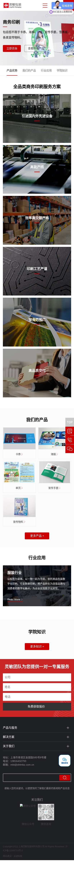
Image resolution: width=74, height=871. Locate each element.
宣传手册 (53, 488)
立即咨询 (11, 48)
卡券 (18, 454)
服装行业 (14, 573)
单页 (18, 488)
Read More (14, 599)
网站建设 (7, 856)
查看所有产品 (36, 48)
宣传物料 (18, 521)
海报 (53, 454)
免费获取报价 (36, 706)
